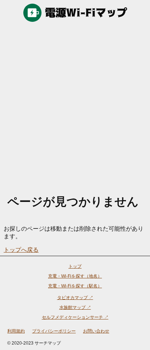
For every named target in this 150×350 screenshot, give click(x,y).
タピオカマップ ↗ (75, 297)
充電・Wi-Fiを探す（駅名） (75, 286)
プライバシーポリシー (54, 331)
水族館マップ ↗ (75, 307)
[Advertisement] (75, 104)
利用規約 (16, 331)
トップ (75, 266)
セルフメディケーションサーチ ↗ (75, 317)
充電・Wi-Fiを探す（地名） (75, 276)
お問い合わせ (96, 331)
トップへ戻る (21, 250)
